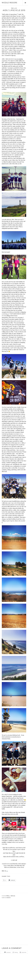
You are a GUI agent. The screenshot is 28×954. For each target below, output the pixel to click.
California (12, 895)
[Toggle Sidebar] (25, 2)
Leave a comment (6, 897)
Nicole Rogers (9, 3)
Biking (7, 895)
